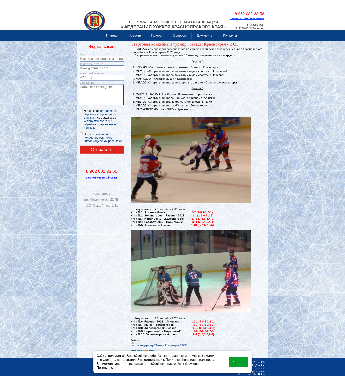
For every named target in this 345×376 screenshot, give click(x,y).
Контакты (230, 35)
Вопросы (180, 35)
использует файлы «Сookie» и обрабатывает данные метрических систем (159, 355)
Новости (134, 35)
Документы (205, 35)
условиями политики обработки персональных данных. (101, 124)
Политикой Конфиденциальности (190, 359)
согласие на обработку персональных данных (101, 114)
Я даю (103, 137)
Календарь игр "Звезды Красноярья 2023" (161, 345)
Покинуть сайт (107, 367)
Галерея (157, 35)
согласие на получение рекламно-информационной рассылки (103, 137)
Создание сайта (247, 374)
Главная (112, 35)
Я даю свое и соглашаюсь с (101, 119)
